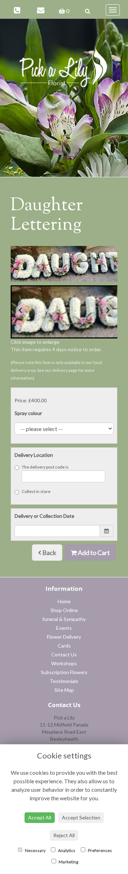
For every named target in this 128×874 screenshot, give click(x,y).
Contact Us (64, 654)
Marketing (68, 861)
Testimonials (64, 681)
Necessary (35, 850)
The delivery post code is (45, 467)
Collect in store (36, 491)
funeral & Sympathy (64, 619)
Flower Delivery (64, 637)
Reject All (64, 835)
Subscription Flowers (64, 672)
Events (64, 628)
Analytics (66, 850)
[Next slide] (107, 310)
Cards (64, 646)
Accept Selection (81, 817)
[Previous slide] (21, 310)
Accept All (39, 817)
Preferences (99, 850)
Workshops (64, 663)
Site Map (64, 690)
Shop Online (64, 610)
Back (48, 552)
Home (64, 601)
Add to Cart (93, 552)
